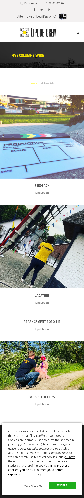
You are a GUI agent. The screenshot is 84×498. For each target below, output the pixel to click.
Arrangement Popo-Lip (42, 321)
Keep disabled (33, 485)
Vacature (42, 295)
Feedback (42, 185)
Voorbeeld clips (42, 396)
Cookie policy (32, 474)
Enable (62, 485)
